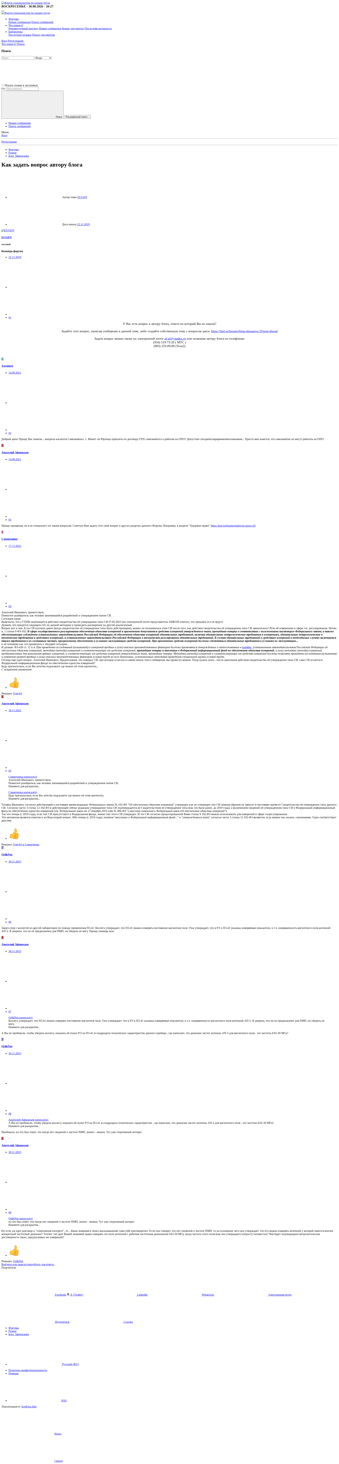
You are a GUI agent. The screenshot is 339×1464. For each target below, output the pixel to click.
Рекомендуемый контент (23, 28)
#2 (9, 433)
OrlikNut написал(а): (20, 1017)
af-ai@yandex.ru (175, 338)
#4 (9, 606)
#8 (9, 1113)
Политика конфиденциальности (27, 1370)
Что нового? (15, 25)
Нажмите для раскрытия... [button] (24, 786)
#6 (9, 921)
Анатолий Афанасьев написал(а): (28, 1119)
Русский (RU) (70, 1364)
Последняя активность (98, 28)
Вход (4, 135)
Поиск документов (43, 34)
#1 (9, 317)
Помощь (13, 1373)
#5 (9, 770)
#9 (9, 1212)
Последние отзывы (19, 34)
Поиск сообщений (42, 22)
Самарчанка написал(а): (22, 776)
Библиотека (15, 31)
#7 (9, 1011)
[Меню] (2, 10)
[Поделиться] (34, 287)
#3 (9, 519)
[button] (65, 85)
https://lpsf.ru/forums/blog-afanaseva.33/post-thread (244, 331)
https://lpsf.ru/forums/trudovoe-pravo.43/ (233, 525)
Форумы (13, 18)
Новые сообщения (19, 22)
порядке (246, 647)
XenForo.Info (29, 1406)
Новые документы (73, 28)
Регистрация (9, 141)
